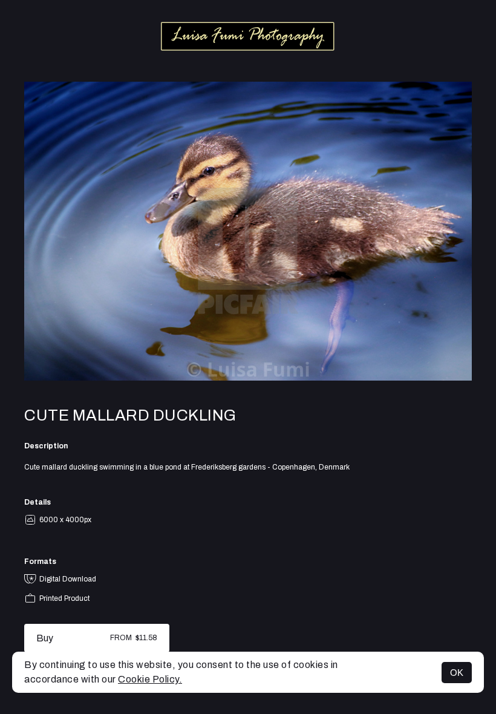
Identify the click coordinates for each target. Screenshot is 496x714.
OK (456, 672)
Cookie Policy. (150, 679)
